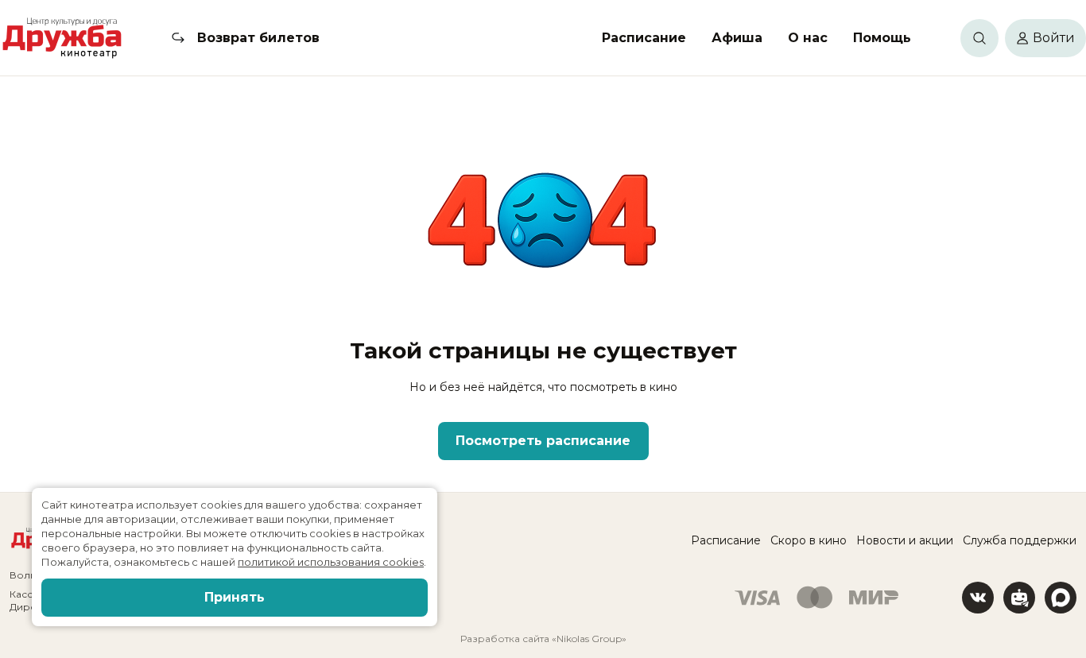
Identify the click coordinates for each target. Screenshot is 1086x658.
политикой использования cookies (331, 561)
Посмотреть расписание (543, 440)
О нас (808, 37)
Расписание (644, 37)
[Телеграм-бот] (1019, 597)
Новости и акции (904, 540)
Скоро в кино (808, 540)
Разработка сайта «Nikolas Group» (543, 638)
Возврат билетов (258, 37)
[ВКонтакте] (978, 597)
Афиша (737, 37)
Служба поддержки (1019, 540)
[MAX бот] (1060, 597)
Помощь (882, 37)
